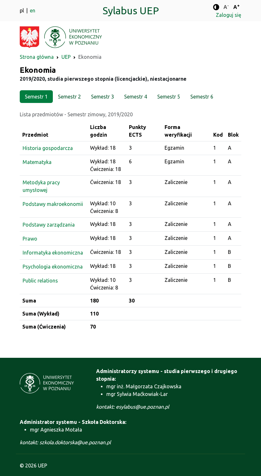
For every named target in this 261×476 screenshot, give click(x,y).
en (32, 10)
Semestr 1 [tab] (36, 96)
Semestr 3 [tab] (102, 96)
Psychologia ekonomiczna (53, 266)
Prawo (30, 238)
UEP (66, 57)
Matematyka (37, 162)
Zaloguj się (228, 15)
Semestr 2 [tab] (69, 96)
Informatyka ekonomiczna (53, 252)
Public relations (40, 280)
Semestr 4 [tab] (135, 96)
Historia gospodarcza (48, 148)
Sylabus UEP (130, 10)
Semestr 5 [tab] (168, 96)
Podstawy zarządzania (49, 225)
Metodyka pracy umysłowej (41, 186)
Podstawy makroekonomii (53, 204)
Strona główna (37, 57)
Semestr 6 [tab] (201, 96)
